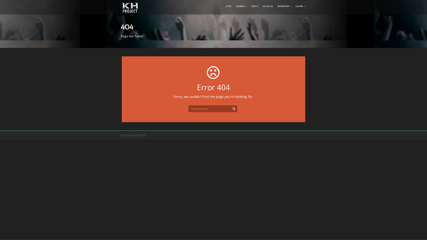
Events (254, 6)
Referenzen (283, 6)
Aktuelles (268, 6)
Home (228, 6)
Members (240, 6)
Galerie (299, 6)
